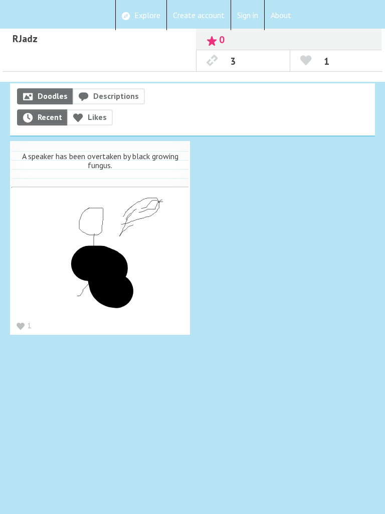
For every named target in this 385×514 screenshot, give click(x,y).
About (281, 15)
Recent (50, 117)
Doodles (53, 96)
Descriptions (116, 96)
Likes (97, 117)
